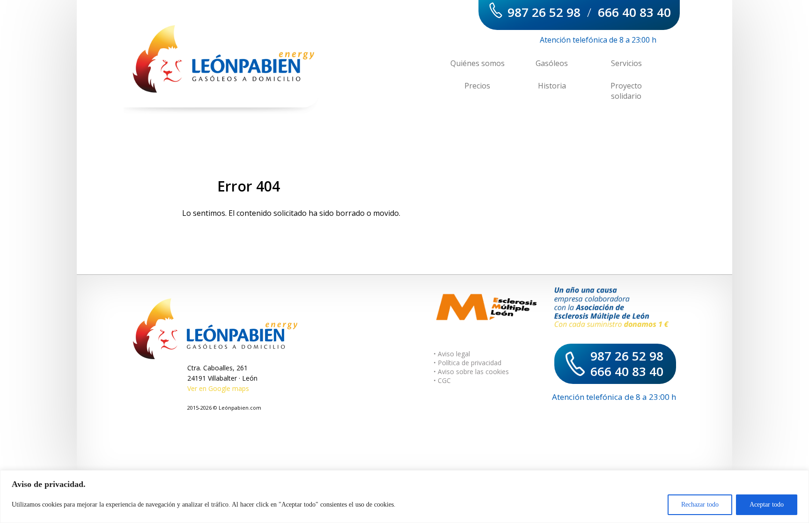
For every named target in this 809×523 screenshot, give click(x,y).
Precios (477, 86)
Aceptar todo (767, 504)
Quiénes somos (477, 63)
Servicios (626, 63)
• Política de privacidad (467, 362)
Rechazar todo (700, 504)
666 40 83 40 (634, 12)
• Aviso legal (452, 353)
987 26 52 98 (544, 12)
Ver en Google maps (218, 388)
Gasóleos (552, 63)
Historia (552, 86)
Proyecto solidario (626, 91)
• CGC (442, 380)
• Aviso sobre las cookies (471, 371)
